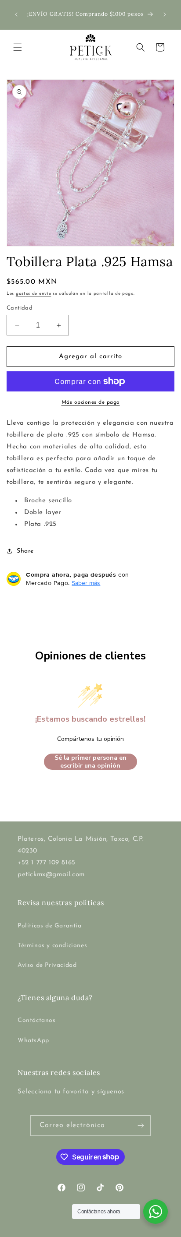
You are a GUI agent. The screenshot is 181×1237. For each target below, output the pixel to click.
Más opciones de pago (91, 402)
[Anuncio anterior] (16, 14)
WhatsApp (33, 1040)
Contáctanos (37, 1020)
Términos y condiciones (52, 945)
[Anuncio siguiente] (164, 14)
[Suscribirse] (140, 1125)
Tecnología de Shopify (133, 1229)
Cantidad (20, 308)
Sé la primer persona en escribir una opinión (90, 762)
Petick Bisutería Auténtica (73, 1229)
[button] (17, 47)
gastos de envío (33, 293)
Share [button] (25, 551)
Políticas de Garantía (50, 926)
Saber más (86, 582)
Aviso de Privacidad (47, 965)
